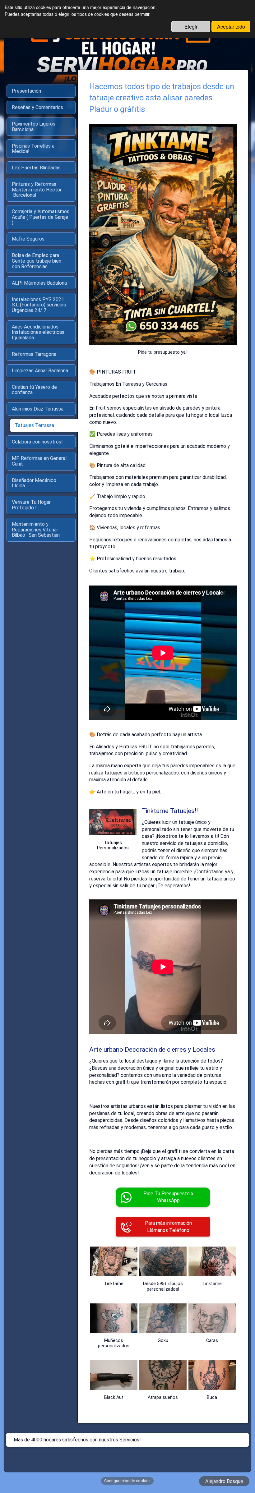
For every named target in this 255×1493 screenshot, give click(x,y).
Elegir (190, 26)
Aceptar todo (231, 26)
